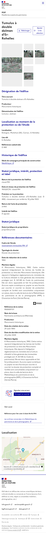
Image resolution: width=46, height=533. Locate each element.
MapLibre (6, 466)
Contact (25, 515)
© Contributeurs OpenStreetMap (13, 469)
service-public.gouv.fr (22, 504)
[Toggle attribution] (42, 466)
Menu (43, 3)
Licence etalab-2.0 (13, 530)
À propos (34, 515)
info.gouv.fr (6, 504)
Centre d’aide (35, 519)
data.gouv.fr (23, 509)
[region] (23, 454)
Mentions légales (7, 526)
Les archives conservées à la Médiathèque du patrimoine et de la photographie (20, 420)
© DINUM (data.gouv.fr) (19, 466)
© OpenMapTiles (33, 466)
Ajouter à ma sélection (39, 30)
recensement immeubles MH (13, 245)
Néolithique (6, 163)
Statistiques (21, 519)
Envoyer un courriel (22, 394)
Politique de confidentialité (21, 526)
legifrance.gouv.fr (8, 509)
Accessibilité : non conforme (10, 515)
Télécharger (25, 30)
